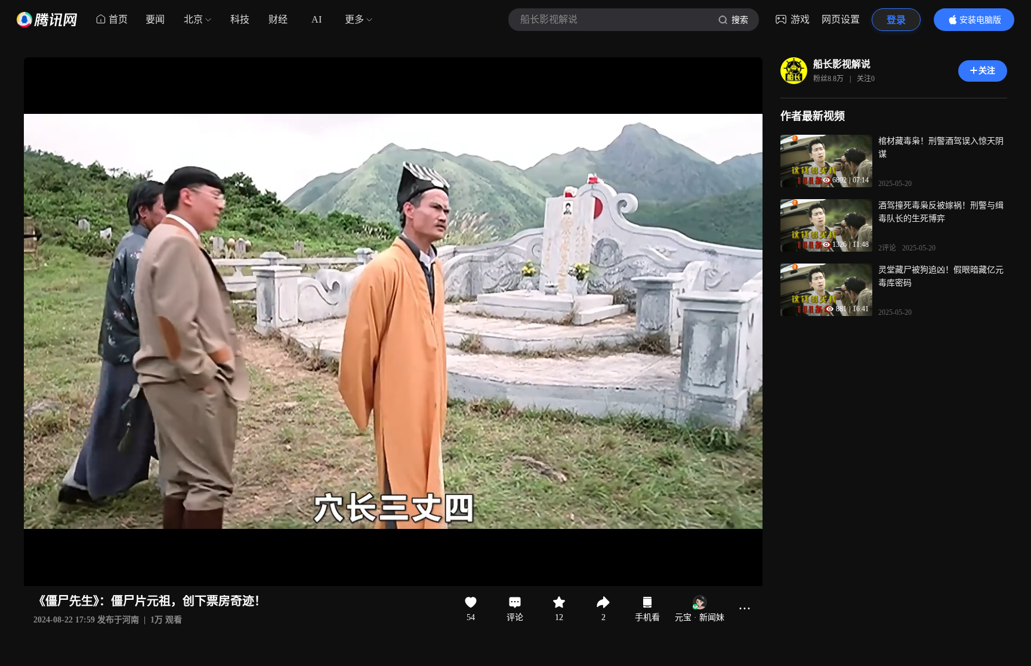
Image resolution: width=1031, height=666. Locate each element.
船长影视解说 (842, 64)
